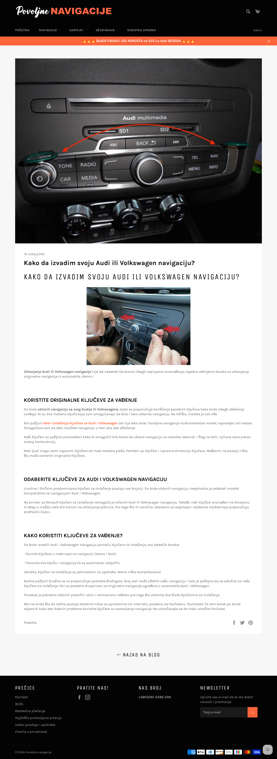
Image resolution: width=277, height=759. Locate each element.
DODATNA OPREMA (142, 30)
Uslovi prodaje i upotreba (35, 725)
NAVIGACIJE (48, 30)
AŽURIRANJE (106, 30)
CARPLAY (76, 30)
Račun (258, 30)
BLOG (19, 704)
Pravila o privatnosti (31, 732)
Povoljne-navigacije (39, 752)
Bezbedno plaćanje (30, 711)
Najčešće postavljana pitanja (38, 718)
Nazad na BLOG (140, 655)
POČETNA (22, 30)
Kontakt (21, 697)
